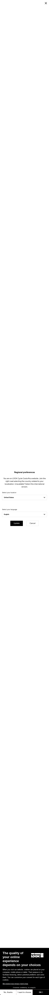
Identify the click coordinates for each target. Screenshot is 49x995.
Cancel (32, 523)
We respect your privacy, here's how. (15, 984)
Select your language (9, 509)
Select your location (9, 492)
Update (17, 523)
